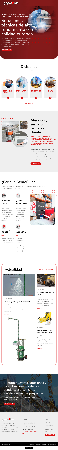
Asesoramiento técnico (49, 426)
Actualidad (48, 432)
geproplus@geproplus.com (32, 431)
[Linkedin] (23, 433)
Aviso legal (31, 444)
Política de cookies (51, 444)
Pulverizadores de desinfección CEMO (45, 331)
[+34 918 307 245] (23, 429)
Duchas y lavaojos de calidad (17, 301)
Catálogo (47, 422)
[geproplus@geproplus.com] (23, 431)
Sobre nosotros (49, 429)
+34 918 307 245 (28, 429)
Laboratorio (22, 91)
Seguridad (40, 328)
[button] (53, 3)
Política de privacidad (41, 444)
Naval (50, 91)
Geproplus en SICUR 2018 (45, 293)
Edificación (36, 91)
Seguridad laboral (8, 92)
